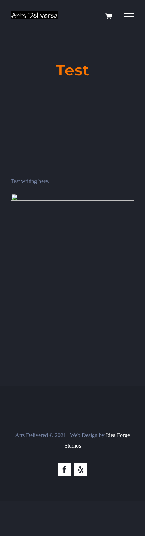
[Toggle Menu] (129, 16)
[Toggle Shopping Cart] (108, 16)
